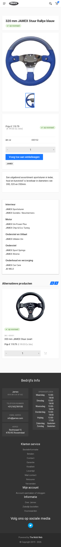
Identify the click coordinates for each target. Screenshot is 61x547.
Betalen (30, 454)
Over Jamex (30, 502)
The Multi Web (36, 537)
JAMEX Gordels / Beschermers (20, 213)
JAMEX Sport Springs (15, 250)
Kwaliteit (30, 466)
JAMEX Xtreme (13, 254)
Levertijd (30, 471)
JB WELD (10, 269)
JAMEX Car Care (13, 265)
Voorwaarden (30, 511)
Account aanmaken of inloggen (30, 493)
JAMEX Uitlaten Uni (14, 239)
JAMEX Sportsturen (15, 209)
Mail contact (30, 475)
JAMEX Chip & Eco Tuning (18, 228)
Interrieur (10, 204)
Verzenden (31, 483)
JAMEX (10, 164)
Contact (30, 458)
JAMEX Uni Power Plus (16, 224)
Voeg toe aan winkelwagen (24, 156)
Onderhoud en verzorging (19, 260)
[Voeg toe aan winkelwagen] (45, 353)
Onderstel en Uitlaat (16, 234)
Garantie (30, 462)
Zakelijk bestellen (30, 506)
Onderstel (11, 245)
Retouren (30, 479)
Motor (9, 219)
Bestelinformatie (30, 449)
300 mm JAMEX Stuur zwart (18, 339)
